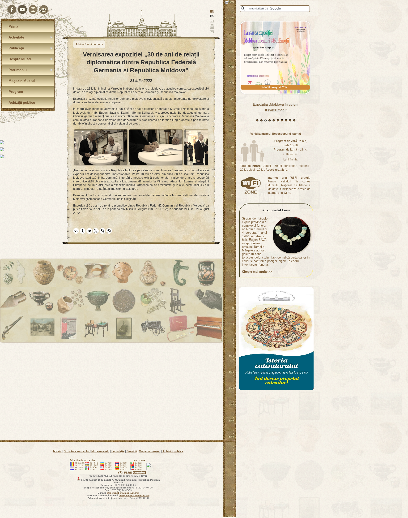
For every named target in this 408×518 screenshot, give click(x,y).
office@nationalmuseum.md (122, 493)
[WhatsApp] (109, 231)
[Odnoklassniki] (82, 231)
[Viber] (102, 231)
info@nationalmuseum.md (134, 495)
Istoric (57, 451)
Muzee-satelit (100, 451)
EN (212, 11)
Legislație (117, 451)
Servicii (132, 451)
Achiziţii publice (172, 451)
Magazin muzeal (149, 451)
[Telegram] (89, 231)
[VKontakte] (76, 231)
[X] (96, 231)
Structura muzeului (77, 451)
